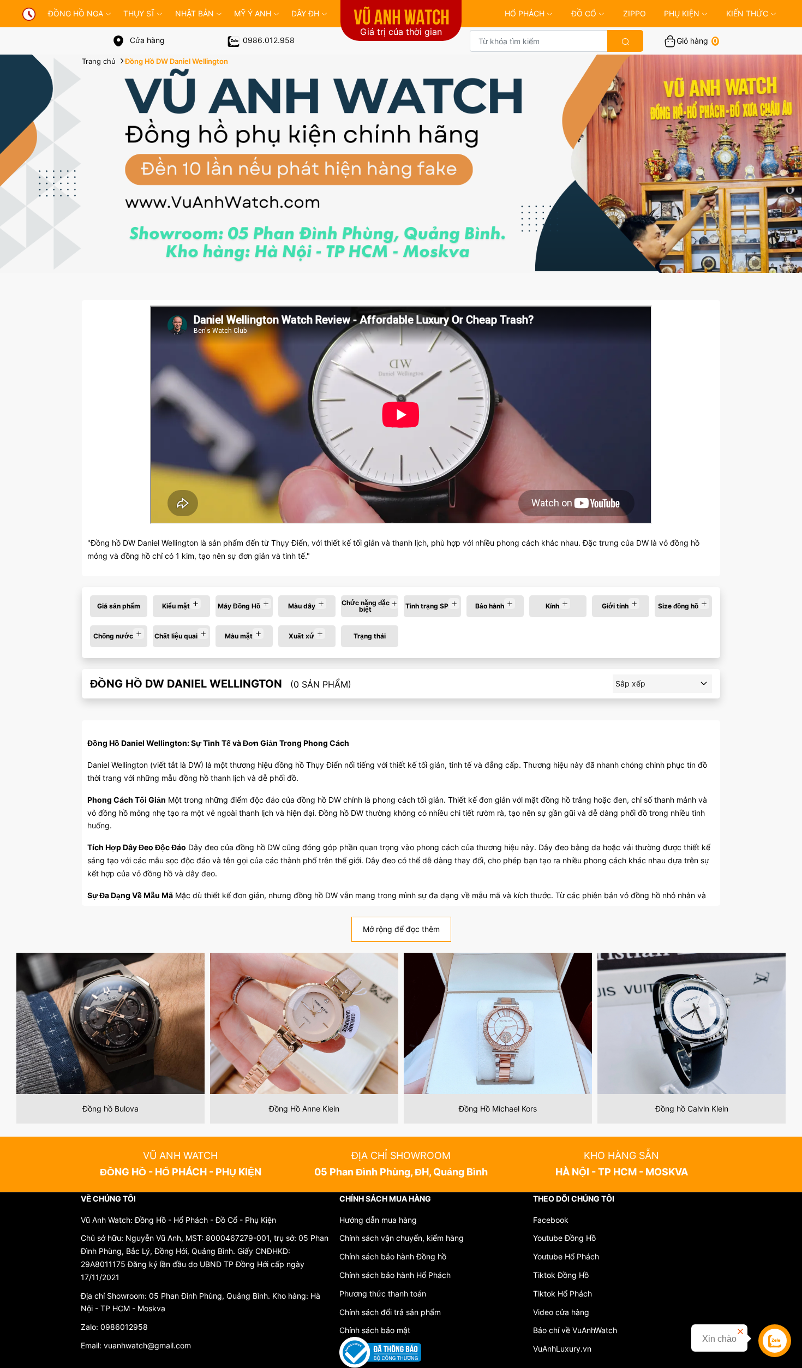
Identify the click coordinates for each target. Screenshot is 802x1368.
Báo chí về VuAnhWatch (575, 1330)
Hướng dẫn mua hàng (378, 1219)
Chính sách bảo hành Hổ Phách (395, 1275)
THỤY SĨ (138, 13)
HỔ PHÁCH (524, 13)
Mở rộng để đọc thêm (401, 929)
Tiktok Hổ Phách (562, 1293)
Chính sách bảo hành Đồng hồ (392, 1256)
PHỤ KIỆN (681, 13)
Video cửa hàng (561, 1312)
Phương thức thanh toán (382, 1293)
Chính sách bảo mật (374, 1330)
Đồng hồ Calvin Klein (498, 1108)
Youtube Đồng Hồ (564, 1237)
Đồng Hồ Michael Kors (304, 1108)
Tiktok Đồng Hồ (561, 1275)
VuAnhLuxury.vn (562, 1348)
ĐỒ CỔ (583, 13)
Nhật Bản (194, 13)
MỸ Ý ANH (252, 13)
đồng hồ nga (75, 13)
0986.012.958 (269, 40)
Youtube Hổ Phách (566, 1256)
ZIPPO (634, 13)
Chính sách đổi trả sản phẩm (390, 1312)
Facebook (550, 1219)
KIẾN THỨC (747, 13)
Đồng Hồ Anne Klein (110, 1108)
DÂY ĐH (305, 13)
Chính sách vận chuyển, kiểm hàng (401, 1237)
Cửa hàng (146, 40)
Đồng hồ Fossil (691, 1108)
